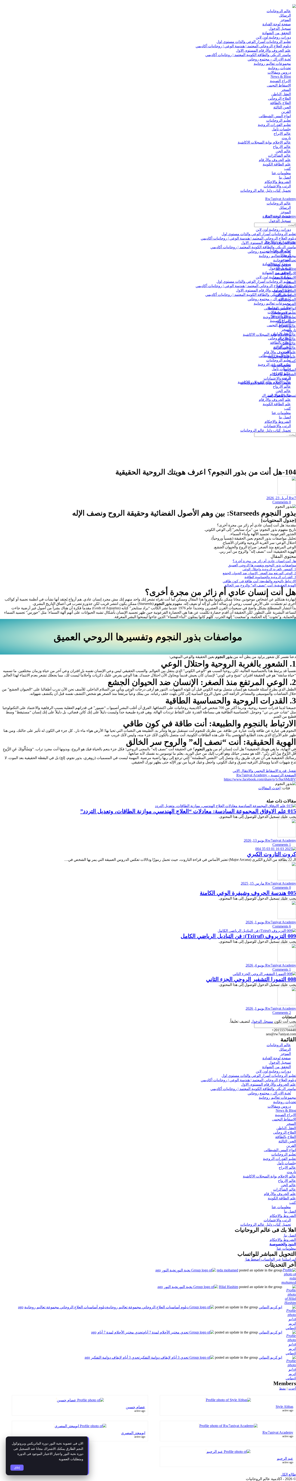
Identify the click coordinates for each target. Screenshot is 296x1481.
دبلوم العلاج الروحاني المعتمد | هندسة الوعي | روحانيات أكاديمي (248, 1080)
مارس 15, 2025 (252, 883)
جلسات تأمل (286, 1163)
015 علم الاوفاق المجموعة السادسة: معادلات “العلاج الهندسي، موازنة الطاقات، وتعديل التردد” (188, 811)
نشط (282, 1388)
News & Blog (286, 1110)
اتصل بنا (290, 1211)
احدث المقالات (269, 788)
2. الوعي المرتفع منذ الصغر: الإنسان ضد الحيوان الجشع (259, 573)
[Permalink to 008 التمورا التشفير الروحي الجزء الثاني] (264, 974)
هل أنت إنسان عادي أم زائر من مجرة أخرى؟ (264, 561)
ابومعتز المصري (133, 1433)
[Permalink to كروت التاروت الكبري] (275, 849)
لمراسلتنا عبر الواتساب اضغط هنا (270, 1259)
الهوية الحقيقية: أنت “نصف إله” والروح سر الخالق (260, 585)
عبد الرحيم (285, 1458)
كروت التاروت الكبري (271, 854)
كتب (292, 1203)
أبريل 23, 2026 (277, 498)
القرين (291, 1146)
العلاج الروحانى (284, 1132)
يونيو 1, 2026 (255, 922)
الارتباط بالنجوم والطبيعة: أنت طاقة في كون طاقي (259, 581)
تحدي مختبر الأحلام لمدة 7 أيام (120, 1332)
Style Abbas (284, 1407)
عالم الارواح (287, 1181)
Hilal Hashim (228, 1287)
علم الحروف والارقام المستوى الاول (268, 1084)
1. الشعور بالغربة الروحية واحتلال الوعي (269, 569)
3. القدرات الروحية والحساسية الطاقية (270, 577)
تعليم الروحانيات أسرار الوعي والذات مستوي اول (259, 1076)
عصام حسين (135, 1407)
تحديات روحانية (284, 1102)
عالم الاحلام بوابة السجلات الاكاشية (269, 1176)
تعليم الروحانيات (283, 1154)
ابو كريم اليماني (270, 1307)
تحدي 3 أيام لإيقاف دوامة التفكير (115, 1357)
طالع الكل (288, 1474)
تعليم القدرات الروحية (279, 1159)
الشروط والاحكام (283, 1216)
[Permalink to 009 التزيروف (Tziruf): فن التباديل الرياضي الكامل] (257, 931)
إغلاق (17, 1467)
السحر (291, 1124)
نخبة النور (169, 1270)
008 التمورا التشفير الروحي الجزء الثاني (251, 979)
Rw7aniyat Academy (280, 199)
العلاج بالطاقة (285, 1137)
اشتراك (267, 395)
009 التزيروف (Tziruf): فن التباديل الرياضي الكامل (238, 936)
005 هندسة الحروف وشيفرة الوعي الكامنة (248, 893)
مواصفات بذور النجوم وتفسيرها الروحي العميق (262, 565)
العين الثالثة (287, 1141)
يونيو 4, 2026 (255, 965)
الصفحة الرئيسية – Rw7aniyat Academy (266, 775)
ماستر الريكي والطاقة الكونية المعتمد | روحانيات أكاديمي (253, 1089)
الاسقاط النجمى (284, 1119)
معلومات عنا (286, 1248)
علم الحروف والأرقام (280, 1194)
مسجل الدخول (262, 1021)
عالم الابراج (287, 1167)
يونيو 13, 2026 (254, 840)
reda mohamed (227, 1270)
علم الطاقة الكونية (282, 1198)
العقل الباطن (286, 1128)
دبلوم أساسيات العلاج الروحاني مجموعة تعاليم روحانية (65, 1307)
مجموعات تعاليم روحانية (277, 1097)
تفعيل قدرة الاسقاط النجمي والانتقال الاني (264, 771)
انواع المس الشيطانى (280, 1150)
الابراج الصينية (285, 1115)
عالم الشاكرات (284, 1189)
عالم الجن (288, 1185)
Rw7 (292, 498)
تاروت (291, 1172)
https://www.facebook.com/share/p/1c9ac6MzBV (260, 779)
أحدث (292, 1388)
